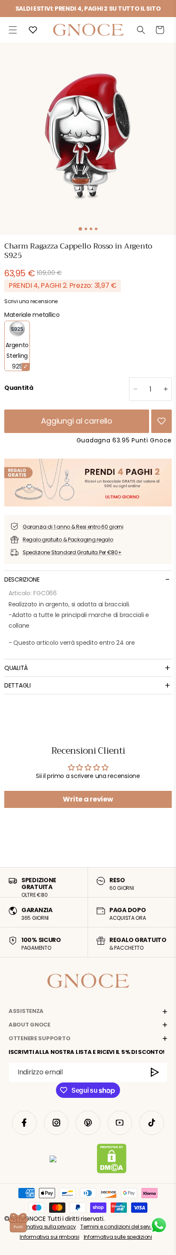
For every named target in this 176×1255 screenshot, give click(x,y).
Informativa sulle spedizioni (118, 1236)
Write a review (88, 799)
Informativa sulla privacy (44, 1226)
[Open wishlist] (33, 30)
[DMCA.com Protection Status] (111, 1160)
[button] (12, 29)
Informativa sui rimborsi (49, 1236)
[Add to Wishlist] (161, 421)
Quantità (18, 387)
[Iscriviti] (155, 1072)
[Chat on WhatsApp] (158, 1225)
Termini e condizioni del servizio (119, 1226)
